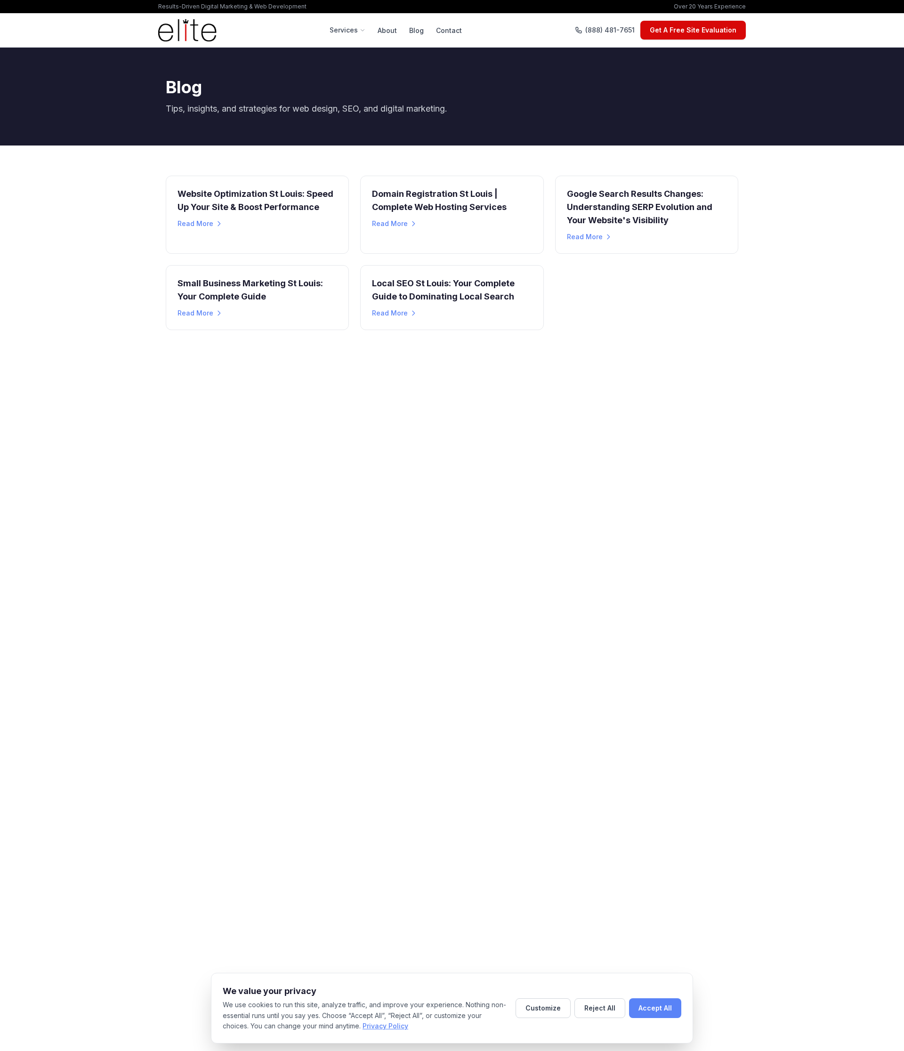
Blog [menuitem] (416, 30)
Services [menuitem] (344, 30)
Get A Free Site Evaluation (693, 30)
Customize (543, 1008)
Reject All (599, 1008)
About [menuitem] (387, 30)
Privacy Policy (385, 1026)
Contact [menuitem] (449, 30)
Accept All (655, 1008)
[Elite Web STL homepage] (187, 30)
